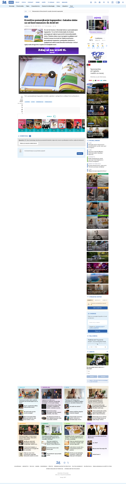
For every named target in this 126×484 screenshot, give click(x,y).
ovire (105, 300)
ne (88, 373)
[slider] (52, 89)
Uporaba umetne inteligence (72, 468)
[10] (78, 125)
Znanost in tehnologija (48, 6)
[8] (62, 125)
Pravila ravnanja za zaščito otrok (102, 466)
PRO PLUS (32, 466)
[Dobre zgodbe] (91, 2)
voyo (89, 423)
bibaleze (22, 387)
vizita (67, 387)
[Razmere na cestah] (104, 2)
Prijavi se (80, 153)
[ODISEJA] (51, 116)
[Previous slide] (81, 116)
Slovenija (11, 6)
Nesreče (90, 300)
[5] (38, 125)
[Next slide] (83, 116)
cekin (90, 387)
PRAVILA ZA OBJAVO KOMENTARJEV (28, 143)
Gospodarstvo (36, 6)
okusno (67, 423)
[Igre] (95, 2)
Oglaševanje (17, 466)
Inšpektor (65, 6)
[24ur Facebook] (64, 463)
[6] (46, 125)
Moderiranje (43, 466)
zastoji (97, 300)
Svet (71, 6)
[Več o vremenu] (106, 45)
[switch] (118, 2)
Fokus (58, 6)
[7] (54, 125)
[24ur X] (68, 463)
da (88, 371)
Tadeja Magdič (21, 101)
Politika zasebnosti (77, 466)
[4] (30, 125)
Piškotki (50, 466)
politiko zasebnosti (94, 327)
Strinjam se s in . (97, 327)
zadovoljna (46, 387)
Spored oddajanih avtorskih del (54, 468)
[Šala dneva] (105, 347)
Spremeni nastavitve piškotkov (62, 466)
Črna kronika (20, 6)
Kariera (37, 466)
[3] (22, 125)
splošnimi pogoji (99, 326)
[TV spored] (99, 2)
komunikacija (39, 101)
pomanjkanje (48, 101)
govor (32, 101)
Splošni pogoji (88, 466)
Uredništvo (25, 466)
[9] (70, 125)
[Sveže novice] (25, 11)
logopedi (27, 101)
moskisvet (23, 423)
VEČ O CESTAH (97, 308)
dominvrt (45, 423)
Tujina (27, 6)
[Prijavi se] (112, 2)
